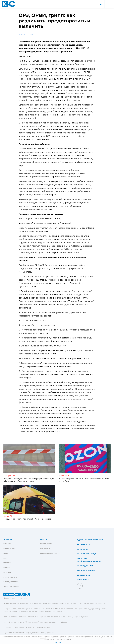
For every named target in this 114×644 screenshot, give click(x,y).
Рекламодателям (86, 570)
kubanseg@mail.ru (46, 633)
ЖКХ (5, 558)
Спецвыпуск (45, 548)
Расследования (85, 566)
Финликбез (83, 580)
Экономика (7, 563)
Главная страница (86, 554)
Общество (40, 35)
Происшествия (9, 548)
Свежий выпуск (46, 543)
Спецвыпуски (84, 575)
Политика (7, 572)
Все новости (83, 544)
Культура (7, 567)
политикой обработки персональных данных (58, 637)
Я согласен (58, 642)
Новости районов (10, 577)
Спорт (5, 553)
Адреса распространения (50, 553)
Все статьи (82, 549)
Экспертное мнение (11, 586)
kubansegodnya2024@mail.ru (77, 617)
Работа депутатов (10, 582)
